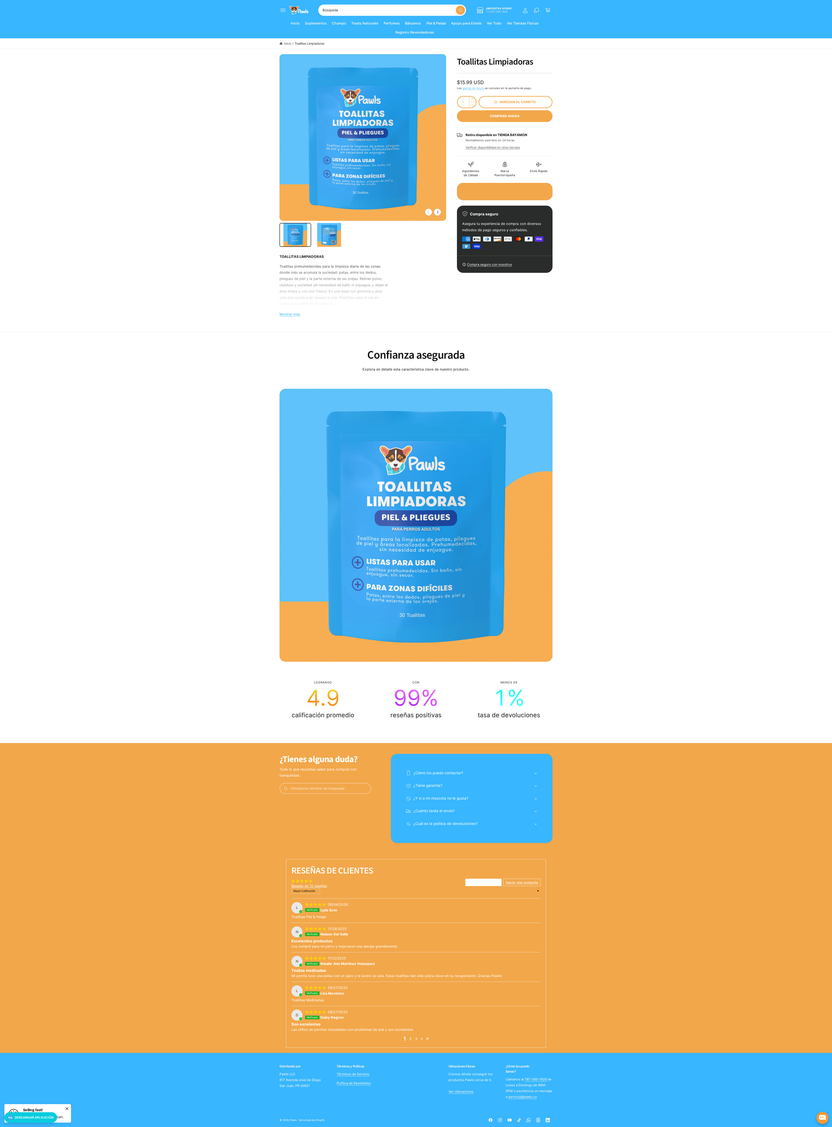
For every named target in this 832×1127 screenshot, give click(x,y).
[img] (316, 904)
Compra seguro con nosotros (489, 264)
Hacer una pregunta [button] (522, 882)
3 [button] (416, 1039)
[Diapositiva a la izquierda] (428, 212)
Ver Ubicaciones (460, 1092)
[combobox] (392, 10)
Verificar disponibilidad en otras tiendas (493, 147)
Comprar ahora (505, 116)
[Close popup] (824, 1070)
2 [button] (411, 1039)
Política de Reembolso (354, 1083)
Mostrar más (290, 314)
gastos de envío (473, 88)
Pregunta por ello (814, 1101)
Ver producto (789, 1101)
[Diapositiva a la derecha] (437, 212)
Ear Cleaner (802, 1087)
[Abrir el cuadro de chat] (822, 1118)
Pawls (293, 1120)
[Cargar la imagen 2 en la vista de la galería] (329, 235)
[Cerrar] (67, 1108)
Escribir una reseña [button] (483, 882)
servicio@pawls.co (522, 1097)
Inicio (287, 43)
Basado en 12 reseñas (309, 886)
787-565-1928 (536, 1079)
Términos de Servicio (353, 1074)
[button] (283, 10)
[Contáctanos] (536, 10)
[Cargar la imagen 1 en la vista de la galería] (295, 235)
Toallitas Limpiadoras (309, 43)
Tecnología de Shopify (311, 1120)
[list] (416, 699)
